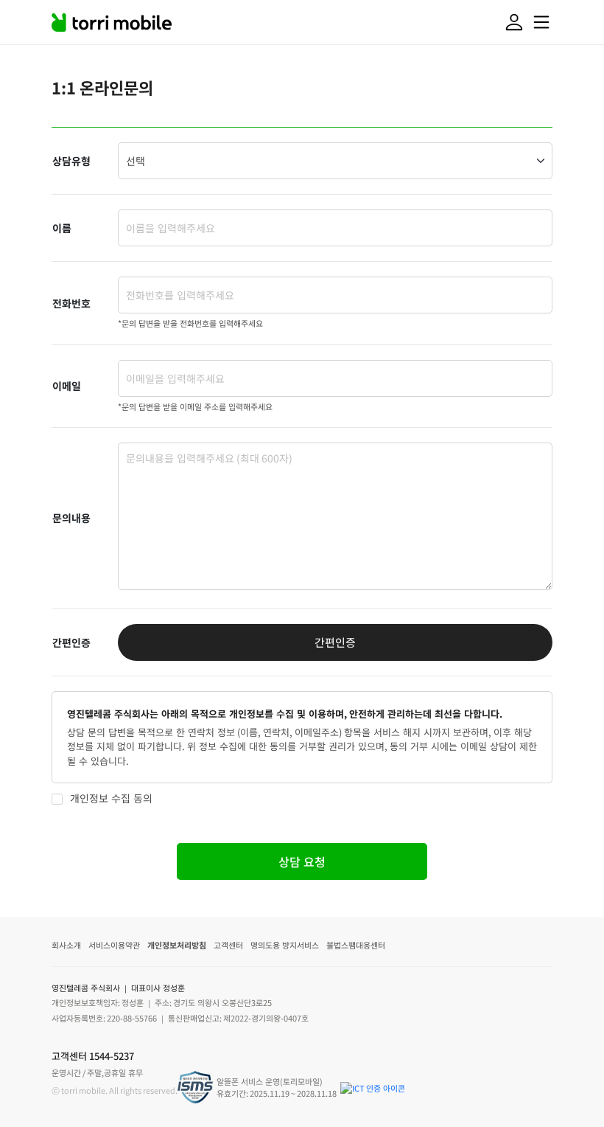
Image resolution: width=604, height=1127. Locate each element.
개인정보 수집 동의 (111, 798)
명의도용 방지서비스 (284, 945)
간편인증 (335, 642)
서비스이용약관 (114, 945)
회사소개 (66, 945)
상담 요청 (302, 861)
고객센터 (228, 945)
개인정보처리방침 (176, 945)
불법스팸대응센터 (355, 945)
